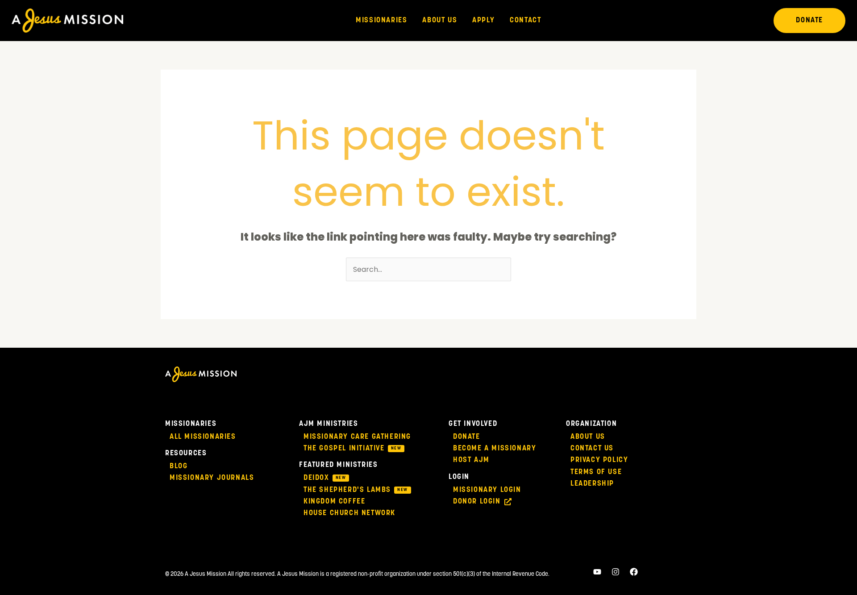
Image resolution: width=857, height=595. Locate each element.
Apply (483, 20)
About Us (439, 20)
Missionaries (381, 20)
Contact (525, 20)
